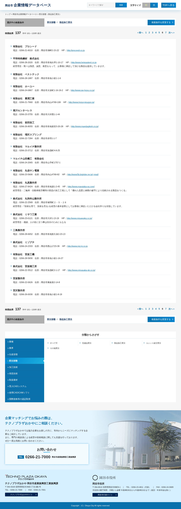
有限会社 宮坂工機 (23, 254)
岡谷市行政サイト (105, 495)
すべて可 (54, 343)
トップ (8, 14)
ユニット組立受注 (153, 343)
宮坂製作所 (19, 278)
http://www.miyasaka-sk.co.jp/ (81, 270)
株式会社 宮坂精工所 (25, 266)
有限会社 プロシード (25, 46)
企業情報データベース (28, 5)
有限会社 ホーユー (23, 86)
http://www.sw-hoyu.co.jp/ (82, 90)
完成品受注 (86, 343)
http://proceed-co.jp (76, 50)
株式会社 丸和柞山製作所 (27, 198)
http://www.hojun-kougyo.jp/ (81, 102)
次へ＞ (172, 32)
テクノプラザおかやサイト (21, 494)
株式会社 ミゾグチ (23, 242)
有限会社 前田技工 (23, 122)
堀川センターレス (22, 110)
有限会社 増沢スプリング (27, 134)
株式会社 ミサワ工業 (25, 214)
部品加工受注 (119, 343)
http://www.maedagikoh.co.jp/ (84, 126)
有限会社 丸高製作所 (25, 182)
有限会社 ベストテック (26, 74)
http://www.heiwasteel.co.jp (83, 62)
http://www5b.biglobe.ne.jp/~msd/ (82, 174)
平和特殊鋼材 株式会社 (26, 58)
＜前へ (140, 32)
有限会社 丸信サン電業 (26, 170)
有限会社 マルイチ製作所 (27, 146)
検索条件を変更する (161, 22)
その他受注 (54, 348)
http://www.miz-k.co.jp (77, 246)
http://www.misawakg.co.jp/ (79, 218)
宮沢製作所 (19, 290)
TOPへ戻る (169, 5)
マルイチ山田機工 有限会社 (28, 158)
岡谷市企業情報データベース (25, 14)
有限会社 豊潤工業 (23, 98)
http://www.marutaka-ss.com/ (81, 186)
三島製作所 (19, 230)
